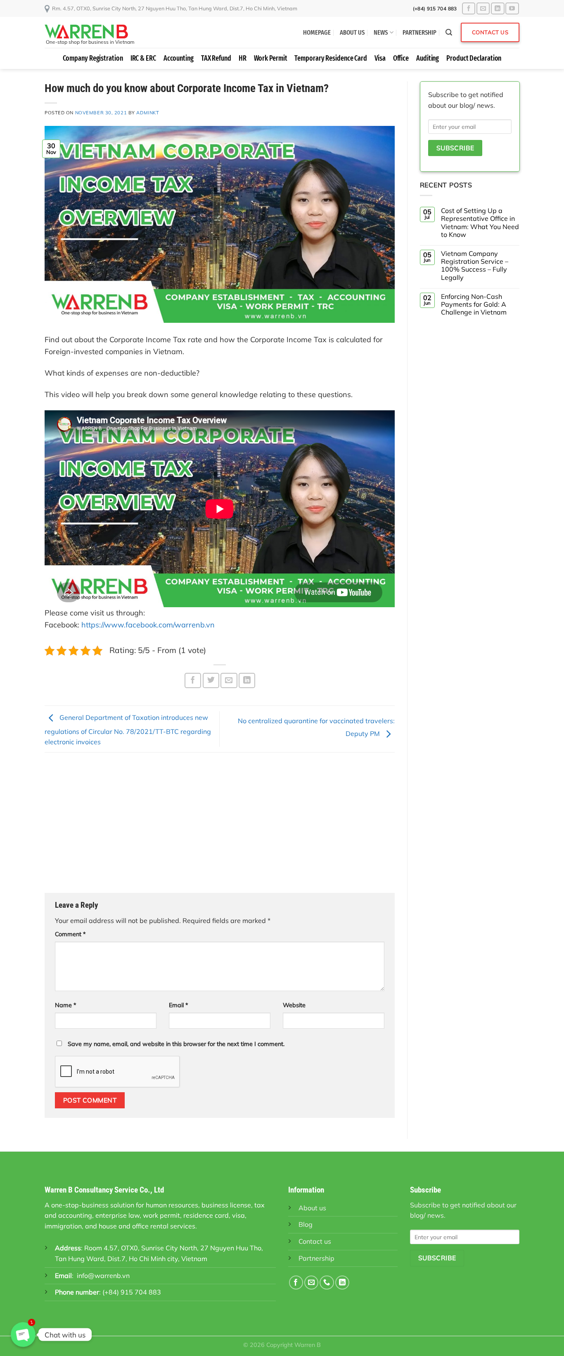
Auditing (427, 58)
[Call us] (327, 1283)
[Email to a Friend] (228, 680)
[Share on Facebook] (193, 680)
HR (242, 58)
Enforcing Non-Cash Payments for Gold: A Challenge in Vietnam (474, 304)
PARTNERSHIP (419, 32)
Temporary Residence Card (330, 58)
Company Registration (93, 58)
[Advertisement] (220, 822)
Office (401, 58)
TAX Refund (216, 58)
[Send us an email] (483, 8)
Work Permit (270, 58)
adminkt (147, 113)
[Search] (449, 32)
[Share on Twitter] (211, 680)
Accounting (179, 58)
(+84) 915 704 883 (131, 1292)
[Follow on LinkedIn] (497, 8)
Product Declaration (473, 58)
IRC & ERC (143, 58)
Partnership (316, 1258)
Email (178, 1005)
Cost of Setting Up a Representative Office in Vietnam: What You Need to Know (480, 223)
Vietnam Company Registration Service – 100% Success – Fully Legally (474, 266)
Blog (306, 1224)
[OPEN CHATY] (23, 1334)
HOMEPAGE (317, 32)
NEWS (381, 32)
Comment (70, 934)
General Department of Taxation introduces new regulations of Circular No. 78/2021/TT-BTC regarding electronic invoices (128, 730)
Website (294, 1005)
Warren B (307, 1345)
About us (312, 1208)
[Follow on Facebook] (468, 8)
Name (65, 1005)
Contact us (315, 1241)
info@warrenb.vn (103, 1275)
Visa (380, 58)
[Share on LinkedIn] (247, 680)
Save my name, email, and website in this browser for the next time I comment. (176, 1044)
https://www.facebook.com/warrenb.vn (148, 624)
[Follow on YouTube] (512, 8)
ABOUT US (352, 32)
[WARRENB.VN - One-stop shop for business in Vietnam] (94, 31)
